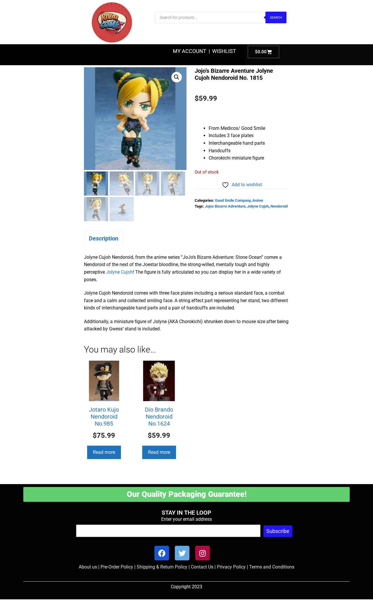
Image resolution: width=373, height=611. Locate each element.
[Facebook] (161, 553)
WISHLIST (224, 51)
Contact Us (202, 567)
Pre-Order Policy (117, 567)
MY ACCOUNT (189, 51)
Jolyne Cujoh (258, 206)
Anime (257, 200)
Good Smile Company (233, 200)
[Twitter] (182, 553)
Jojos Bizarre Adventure (225, 206)
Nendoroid (279, 206)
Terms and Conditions (271, 567)
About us (88, 567)
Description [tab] (103, 238)
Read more (104, 452)
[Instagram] (202, 553)
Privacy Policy (231, 567)
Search (276, 18)
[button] (176, 77)
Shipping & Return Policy (162, 567)
